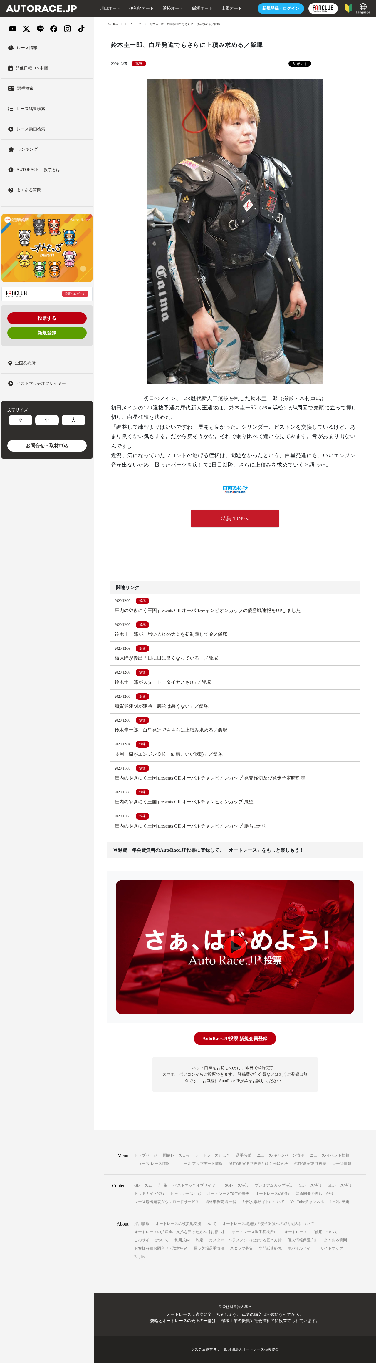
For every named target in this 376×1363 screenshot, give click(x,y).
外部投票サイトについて (263, 1202)
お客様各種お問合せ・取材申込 (161, 1248)
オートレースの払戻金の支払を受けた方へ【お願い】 (180, 1232)
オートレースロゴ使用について (311, 1232)
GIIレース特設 (340, 1185)
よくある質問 (335, 1240)
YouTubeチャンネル (307, 1202)
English (140, 1256)
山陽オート (231, 8)
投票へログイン (75, 293)
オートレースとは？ (213, 1155)
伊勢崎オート (141, 8)
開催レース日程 (176, 1155)
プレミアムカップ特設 (274, 1185)
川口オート (110, 8)
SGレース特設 (237, 1185)
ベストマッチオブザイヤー (196, 1185)
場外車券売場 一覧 (220, 1202)
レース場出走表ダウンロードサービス (166, 1202)
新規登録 (47, 332)
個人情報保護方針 (303, 1240)
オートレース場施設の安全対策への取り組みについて (268, 1223)
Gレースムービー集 (150, 1185)
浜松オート (173, 8)
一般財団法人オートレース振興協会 (249, 1349)
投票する (47, 318)
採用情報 (142, 1223)
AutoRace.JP (114, 24)
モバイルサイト (301, 1248)
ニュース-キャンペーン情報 (280, 1155)
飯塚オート (202, 8)
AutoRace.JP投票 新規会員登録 (235, 1038)
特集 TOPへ (235, 519)
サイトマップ (331, 1248)
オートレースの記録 (272, 1193)
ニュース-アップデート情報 (199, 1163)
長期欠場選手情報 (209, 1248)
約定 (199, 1240)
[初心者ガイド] (349, 7)
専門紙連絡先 (270, 1248)
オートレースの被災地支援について (185, 1223)
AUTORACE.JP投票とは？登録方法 (258, 1163)
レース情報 (341, 1163)
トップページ (145, 1155)
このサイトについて (151, 1240)
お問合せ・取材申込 (47, 445)
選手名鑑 (243, 1155)
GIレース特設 (310, 1185)
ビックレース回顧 (186, 1193)
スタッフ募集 (241, 1248)
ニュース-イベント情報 (329, 1155)
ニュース (136, 24)
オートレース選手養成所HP (255, 1232)
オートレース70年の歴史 (228, 1193)
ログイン (280, 8)
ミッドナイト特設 (149, 1193)
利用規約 (182, 1240)
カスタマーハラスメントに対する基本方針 (245, 1240)
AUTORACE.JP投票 (310, 1163)
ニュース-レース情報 (152, 1163)
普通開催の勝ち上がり (315, 1193)
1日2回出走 (339, 1202)
